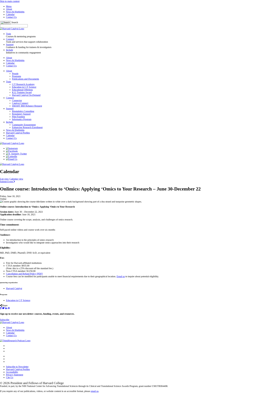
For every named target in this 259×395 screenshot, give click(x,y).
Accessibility (12, 372)
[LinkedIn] (11, 156)
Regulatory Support (21, 114)
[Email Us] (11, 159)
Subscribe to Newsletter (17, 366)
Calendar (10, 14)
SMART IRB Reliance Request (27, 106)
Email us (121, 276)
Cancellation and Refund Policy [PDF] (24, 273)
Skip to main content (9, 1)
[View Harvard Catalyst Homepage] (12, 28)
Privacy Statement (14, 374)
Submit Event (6, 181)
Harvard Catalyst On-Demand (26, 95)
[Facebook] (12, 151)
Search (15, 22)
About (9, 9)
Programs (16, 76)
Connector (17, 100)
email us (94, 391)
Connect (10, 98)
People (15, 73)
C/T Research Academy (23, 84)
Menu (9, 6)
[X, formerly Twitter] (16, 153)
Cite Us (9, 377)
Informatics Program (21, 119)
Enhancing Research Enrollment (27, 127)
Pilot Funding (18, 116)
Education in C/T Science (24, 87)
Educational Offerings (22, 89)
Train (8, 81)
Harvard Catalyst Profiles (18, 133)
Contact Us (11, 17)
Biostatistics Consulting (23, 111)
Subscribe (4, 319)
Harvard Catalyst (14, 288)
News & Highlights (15, 11)
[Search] (5, 22)
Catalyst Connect (20, 103)
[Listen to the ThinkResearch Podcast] (15, 340)
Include (9, 122)
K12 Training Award (22, 92)
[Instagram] (12, 148)
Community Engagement (24, 124)
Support (9, 108)
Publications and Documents (25, 79)
